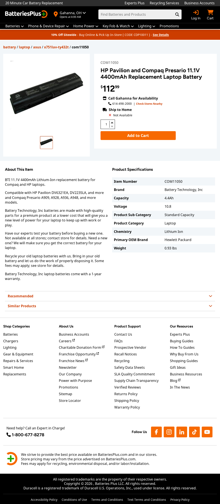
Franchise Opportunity (77, 354)
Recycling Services (164, 3)
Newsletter (68, 367)
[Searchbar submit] (177, 14)
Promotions (68, 387)
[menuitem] (14, 26)
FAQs (118, 341)
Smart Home (13, 367)
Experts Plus (135, 3)
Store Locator (70, 400)
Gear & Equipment (18, 354)
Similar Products (22, 306)
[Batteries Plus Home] (26, 14)
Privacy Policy (179, 500)
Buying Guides (181, 341)
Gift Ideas (178, 367)
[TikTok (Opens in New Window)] (194, 432)
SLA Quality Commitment (134, 374)
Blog (174, 380)
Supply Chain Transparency (136, 380)
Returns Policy (126, 394)
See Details (161, 35)
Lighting (10, 347)
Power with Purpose (75, 380)
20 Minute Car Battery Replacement (34, 3)
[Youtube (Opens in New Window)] (207, 432)
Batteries (10, 334)
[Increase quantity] (112, 122)
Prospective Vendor (130, 347)
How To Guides (182, 347)
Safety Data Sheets (129, 367)
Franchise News (72, 360)
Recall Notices (125, 354)
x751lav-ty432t (56, 47)
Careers (65, 341)
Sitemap (65, 394)
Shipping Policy (126, 400)
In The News (180, 387)
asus (37, 47)
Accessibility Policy (44, 500)
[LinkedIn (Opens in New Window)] (181, 432)
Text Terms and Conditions (146, 500)
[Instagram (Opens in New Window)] (169, 432)
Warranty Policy (127, 407)
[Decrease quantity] (112, 126)
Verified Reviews (127, 387)
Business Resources (186, 374)
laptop (24, 47)
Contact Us (123, 334)
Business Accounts (199, 3)
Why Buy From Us (184, 354)
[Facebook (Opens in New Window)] (156, 432)
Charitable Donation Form (80, 347)
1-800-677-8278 (28, 434)
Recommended (20, 296)
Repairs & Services (18, 360)
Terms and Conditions (107, 500)
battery (9, 47)
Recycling (122, 360)
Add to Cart (138, 135)
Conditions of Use (74, 500)
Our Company (70, 374)
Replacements (14, 374)
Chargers (10, 341)
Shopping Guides (184, 360)
